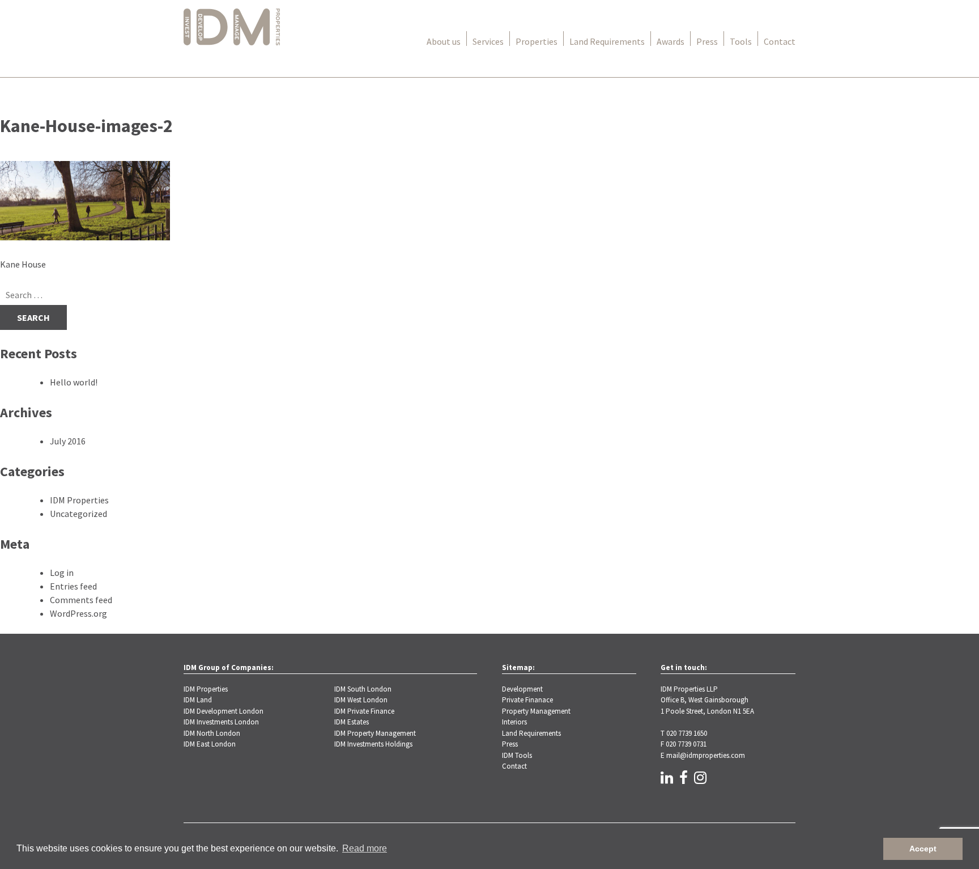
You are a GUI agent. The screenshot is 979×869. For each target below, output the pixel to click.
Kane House (23, 264)
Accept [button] (923, 848)
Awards (670, 41)
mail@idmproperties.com (705, 755)
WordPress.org (78, 613)
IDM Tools (517, 755)
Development (522, 689)
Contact (779, 41)
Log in (62, 572)
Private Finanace (527, 700)
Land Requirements (607, 41)
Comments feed (81, 599)
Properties (536, 41)
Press (707, 41)
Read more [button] (364, 848)
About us (444, 41)
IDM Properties (79, 500)
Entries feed (73, 586)
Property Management (536, 711)
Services (488, 41)
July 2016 (68, 441)
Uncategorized (78, 513)
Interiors (514, 722)
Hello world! (73, 382)
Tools (741, 41)
